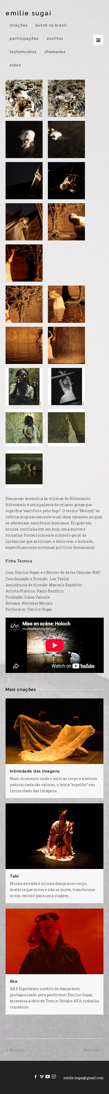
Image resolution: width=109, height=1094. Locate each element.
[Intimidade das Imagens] (55, 761)
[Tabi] (55, 865)
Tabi (14, 876)
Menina (16, 1049)
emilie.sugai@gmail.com (83, 1077)
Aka (13, 981)
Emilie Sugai (29, 13)
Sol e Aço (92, 1049)
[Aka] (55, 970)
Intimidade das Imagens (35, 771)
